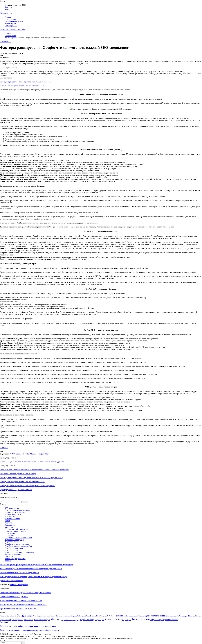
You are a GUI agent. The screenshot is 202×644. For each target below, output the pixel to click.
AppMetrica (7, 616)
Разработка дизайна (12, 542)
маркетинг (174, 620)
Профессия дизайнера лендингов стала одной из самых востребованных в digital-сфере (36, 565)
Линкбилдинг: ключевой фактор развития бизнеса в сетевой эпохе (28, 626)
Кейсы (7, 521)
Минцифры (183, 616)
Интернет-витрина (12, 519)
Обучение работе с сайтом (15, 531)
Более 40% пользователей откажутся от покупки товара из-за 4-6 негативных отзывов (34, 470)
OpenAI (83, 616)
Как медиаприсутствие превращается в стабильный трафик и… (25, 82)
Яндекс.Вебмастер (87, 620)
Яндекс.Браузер (74, 620)
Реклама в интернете (13, 554)
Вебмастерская (10, 23)
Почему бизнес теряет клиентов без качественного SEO (22, 86)
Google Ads (31, 616)
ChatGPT (13, 616)
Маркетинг (9, 527)
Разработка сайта (11, 550)
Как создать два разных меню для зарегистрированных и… (23, 605)
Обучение (198, 616)
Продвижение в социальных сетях (18, 538)
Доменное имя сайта (13, 514)
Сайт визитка (10, 557)
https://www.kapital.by (19, 585)
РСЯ (25, 620)
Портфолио (9, 535)
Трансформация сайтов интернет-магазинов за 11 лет (21, 601)
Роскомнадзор (45, 620)
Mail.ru (67, 616)
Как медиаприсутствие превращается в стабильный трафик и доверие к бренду (33, 577)
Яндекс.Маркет (140, 619)
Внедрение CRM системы (15, 512)
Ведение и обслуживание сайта (17, 510)
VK (108, 615)
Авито (134, 616)
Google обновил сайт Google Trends (14, 597)
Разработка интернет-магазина (17, 544)
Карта (7, 9)
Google (21, 615)
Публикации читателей (14, 21)
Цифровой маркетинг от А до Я (12, 30)
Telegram (103, 616)
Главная (8, 17)
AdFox (2, 616)
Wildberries (127, 616)
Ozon (88, 616)
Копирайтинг (10, 525)
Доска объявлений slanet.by (11, 581)
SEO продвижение (12, 508)
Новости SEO (10, 19)
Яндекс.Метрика (157, 620)
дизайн (167, 620)
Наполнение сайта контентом (16, 529)
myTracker (78, 616)
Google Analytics (41, 616)
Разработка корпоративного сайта (18, 546)
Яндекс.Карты (126, 620)
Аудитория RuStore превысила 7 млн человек (18, 609)
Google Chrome (50, 616)
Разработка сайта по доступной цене (19, 552)
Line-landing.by (6, 13)
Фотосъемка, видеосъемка (15, 559)
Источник (4, 448)
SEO (98, 616)
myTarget (72, 616)
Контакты (9, 7)
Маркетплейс (174, 616)
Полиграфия (10, 533)
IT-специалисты (60, 616)
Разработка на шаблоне (14, 548)
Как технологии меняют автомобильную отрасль (19, 573)
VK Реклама (117, 615)
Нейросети (191, 616)
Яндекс (56, 619)
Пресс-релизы (5, 620)
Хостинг (8, 561)
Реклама (37, 620)
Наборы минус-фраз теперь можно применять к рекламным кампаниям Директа (32, 462)
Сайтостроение (11, 26)
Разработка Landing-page (14, 540)
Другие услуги (10, 516)
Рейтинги (29, 620)
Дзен (147, 615)
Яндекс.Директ (113, 619)
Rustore (93, 616)
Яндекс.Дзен (99, 620)
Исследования (157, 615)
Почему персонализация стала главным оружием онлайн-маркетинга (29, 630)
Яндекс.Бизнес (65, 620)
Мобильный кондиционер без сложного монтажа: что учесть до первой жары (31, 569)
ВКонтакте (141, 616)
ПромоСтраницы (16, 620)
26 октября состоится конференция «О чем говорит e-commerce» (25, 593)
